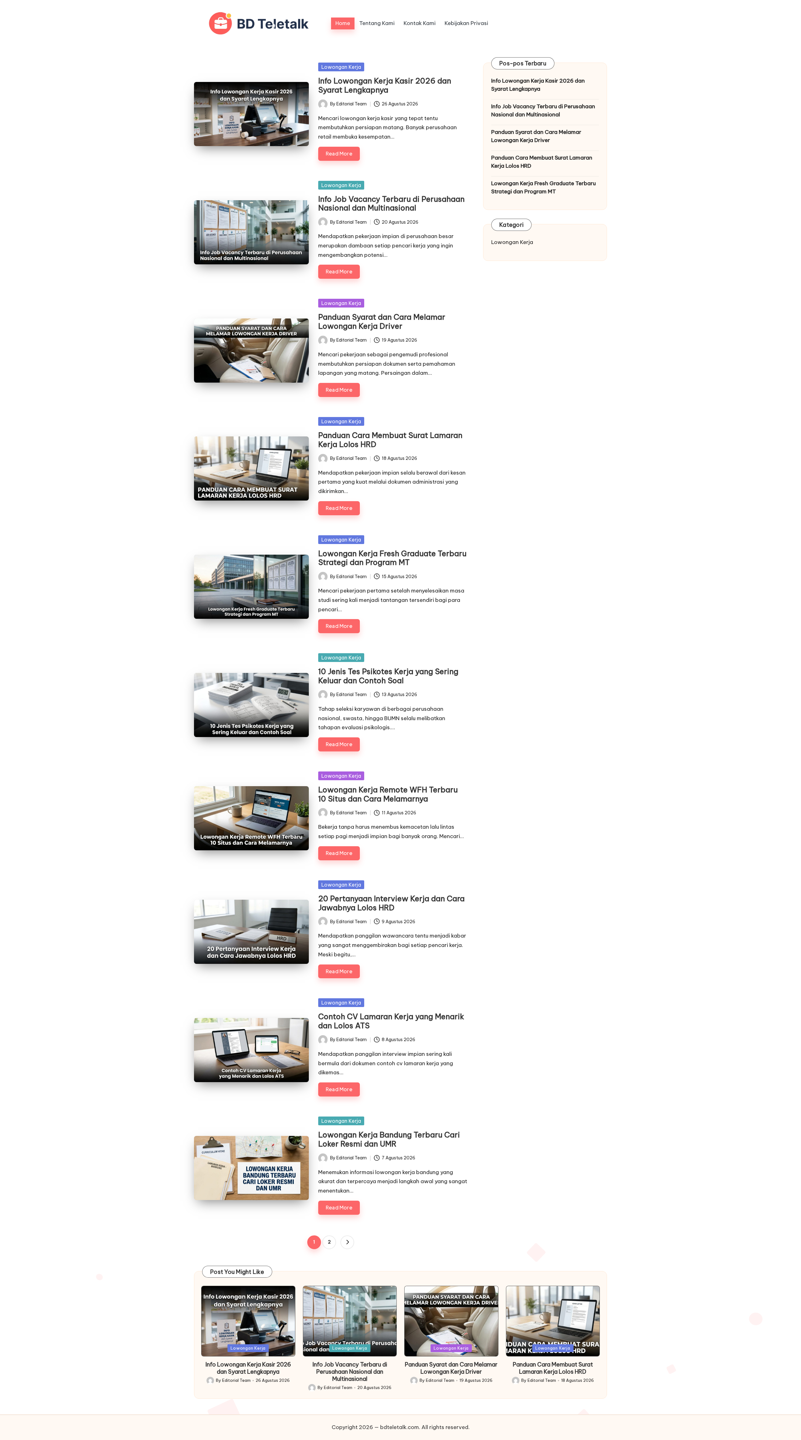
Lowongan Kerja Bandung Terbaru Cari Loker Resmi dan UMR (389, 1139)
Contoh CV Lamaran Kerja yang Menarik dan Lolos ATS (391, 1021)
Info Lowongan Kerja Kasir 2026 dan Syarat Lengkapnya (384, 85)
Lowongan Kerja (341, 67)
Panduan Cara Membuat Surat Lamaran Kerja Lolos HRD (390, 439)
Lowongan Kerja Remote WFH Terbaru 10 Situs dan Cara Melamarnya (388, 794)
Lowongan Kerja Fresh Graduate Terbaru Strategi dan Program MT (392, 558)
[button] (347, 1242)
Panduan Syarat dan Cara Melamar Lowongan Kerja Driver (381, 321)
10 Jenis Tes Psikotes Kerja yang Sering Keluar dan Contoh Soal (388, 676)
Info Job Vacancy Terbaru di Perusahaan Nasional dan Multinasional (391, 203)
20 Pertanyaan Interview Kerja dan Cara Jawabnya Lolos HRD (391, 903)
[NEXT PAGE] (347, 1242)
